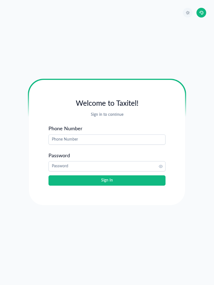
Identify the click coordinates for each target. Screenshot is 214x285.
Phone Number (65, 128)
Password (59, 155)
